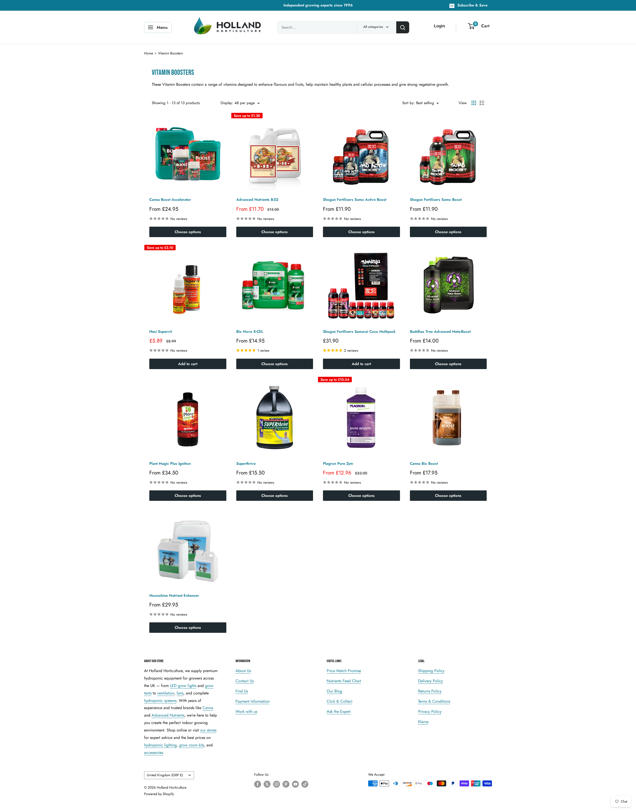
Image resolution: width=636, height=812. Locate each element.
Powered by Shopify (159, 793)
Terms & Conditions (434, 701)
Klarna (423, 722)
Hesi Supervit (160, 331)
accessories (153, 752)
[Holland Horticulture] (228, 27)
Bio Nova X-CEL (249, 331)
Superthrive (246, 463)
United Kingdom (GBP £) (165, 774)
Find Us (242, 691)
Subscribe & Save (472, 5)
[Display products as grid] (474, 103)
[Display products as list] (482, 103)
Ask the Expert (339, 711)
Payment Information (253, 701)
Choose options (188, 232)
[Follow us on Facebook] (257, 784)
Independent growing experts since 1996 (318, 5)
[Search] (402, 27)
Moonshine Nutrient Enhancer (174, 595)
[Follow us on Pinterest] (285, 784)
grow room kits (191, 745)
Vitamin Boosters (170, 53)
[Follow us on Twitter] (267, 784)
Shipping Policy (431, 671)
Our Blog (334, 691)
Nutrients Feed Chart (344, 681)
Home (148, 53)
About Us (243, 671)
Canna (207, 708)
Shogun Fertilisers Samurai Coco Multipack (359, 331)
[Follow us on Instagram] (276, 784)
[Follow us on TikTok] (304, 784)
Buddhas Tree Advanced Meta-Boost (440, 331)
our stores (208, 730)
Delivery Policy (430, 681)
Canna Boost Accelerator (170, 199)
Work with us (246, 711)
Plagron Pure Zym (338, 463)
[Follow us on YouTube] (295, 784)
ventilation (165, 693)
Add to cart (187, 364)
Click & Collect (339, 701)
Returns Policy (429, 691)
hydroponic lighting (160, 745)
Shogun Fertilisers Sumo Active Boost (354, 199)
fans (180, 693)
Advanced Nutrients (168, 715)
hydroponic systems (160, 700)
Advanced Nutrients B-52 (257, 199)
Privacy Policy (429, 711)
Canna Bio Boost (424, 463)
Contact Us (245, 681)
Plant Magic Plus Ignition (170, 463)
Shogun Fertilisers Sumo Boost (436, 199)
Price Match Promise (344, 671)
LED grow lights (183, 685)
